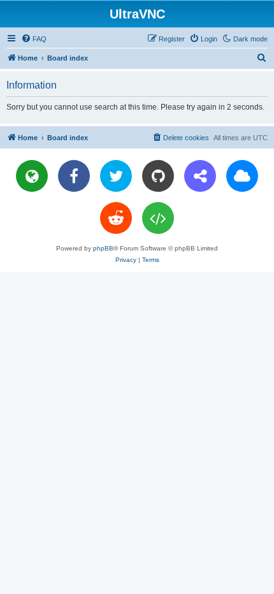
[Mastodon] (200, 176)
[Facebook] (74, 176)
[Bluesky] (242, 176)
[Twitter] (116, 176)
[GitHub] (158, 176)
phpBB (103, 248)
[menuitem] (34, 39)
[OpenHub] (158, 218)
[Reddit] (116, 218)
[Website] (32, 176)
